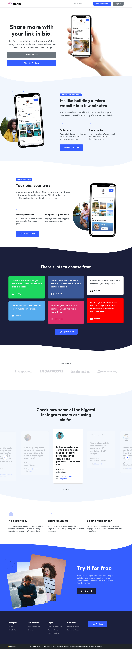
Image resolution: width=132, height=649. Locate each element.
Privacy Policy (53, 630)
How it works (32, 55)
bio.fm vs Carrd (73, 630)
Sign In (118, 4)
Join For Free (97, 624)
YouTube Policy (53, 633)
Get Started (86, 591)
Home (10, 627)
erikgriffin (61, 479)
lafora (28, 471)
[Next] (127, 457)
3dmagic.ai (96, 464)
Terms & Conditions (55, 627)
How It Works (78, 4)
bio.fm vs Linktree (73, 627)
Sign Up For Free (102, 4)
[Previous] (4, 457)
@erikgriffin (67, 476)
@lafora (33, 469)
